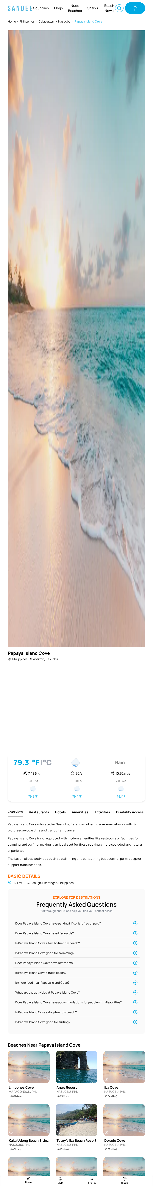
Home (12, 21)
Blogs (58, 8)
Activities (102, 812)
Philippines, (20, 659)
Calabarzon (46, 21)
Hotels (60, 812)
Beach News (109, 8)
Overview (15, 811)
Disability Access (130, 812)
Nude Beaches (75, 8)
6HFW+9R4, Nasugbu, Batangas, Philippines (44, 883)
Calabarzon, (37, 659)
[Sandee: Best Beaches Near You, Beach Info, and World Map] (20, 8)
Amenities (80, 812)
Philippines (27, 21)
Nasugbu (64, 21)
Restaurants (39, 812)
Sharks (92, 8)
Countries (41, 8)
